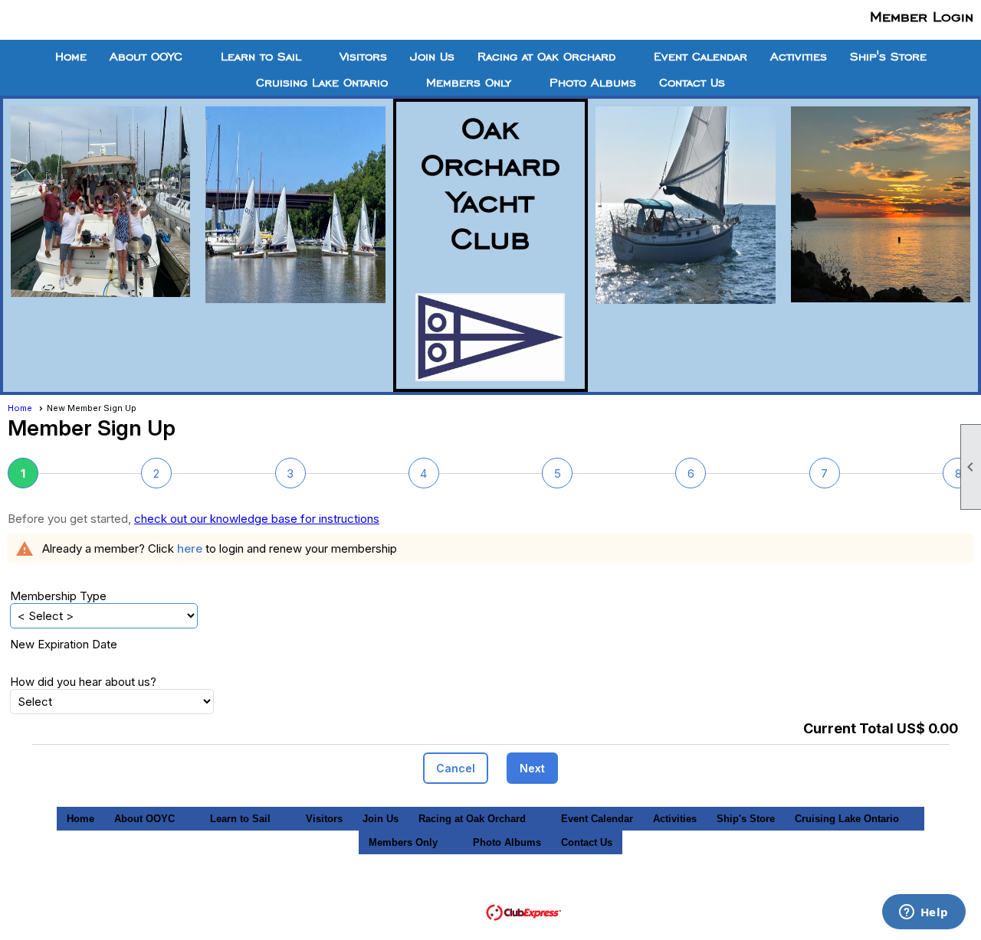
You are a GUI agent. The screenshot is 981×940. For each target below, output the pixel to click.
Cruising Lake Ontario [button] (322, 83)
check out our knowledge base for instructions (256, 518)
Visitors (363, 57)
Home (71, 57)
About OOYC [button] (146, 57)
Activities (798, 57)
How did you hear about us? (83, 681)
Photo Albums (593, 83)
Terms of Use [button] (623, 889)
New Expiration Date (63, 644)
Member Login (921, 16)
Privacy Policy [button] (717, 889)
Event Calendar (700, 57)
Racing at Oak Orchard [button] (546, 57)
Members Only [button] (468, 83)
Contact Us (692, 83)
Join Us (432, 57)
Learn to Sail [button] (261, 57)
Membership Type (58, 596)
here (189, 548)
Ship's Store (888, 57)
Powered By (451, 911)
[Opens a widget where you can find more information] (923, 913)
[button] (455, 768)
